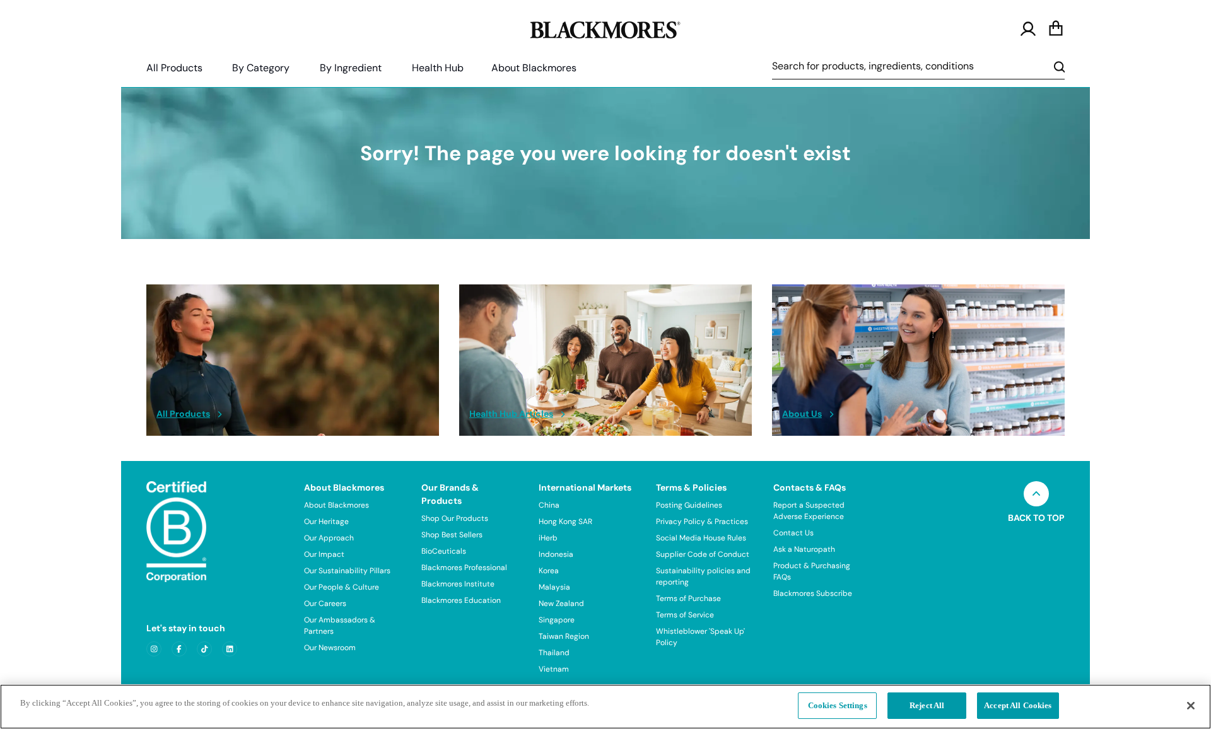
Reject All (927, 705)
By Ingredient (351, 67)
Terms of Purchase (688, 598)
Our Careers (325, 603)
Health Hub (438, 67)
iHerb (548, 538)
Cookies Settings (837, 705)
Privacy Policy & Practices (702, 521)
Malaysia (554, 587)
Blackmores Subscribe (812, 593)
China (549, 505)
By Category (261, 67)
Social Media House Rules (701, 538)
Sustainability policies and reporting (703, 576)
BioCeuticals (443, 551)
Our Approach (329, 538)
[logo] (605, 27)
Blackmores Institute (457, 584)
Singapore (557, 620)
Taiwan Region (564, 636)
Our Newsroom (330, 648)
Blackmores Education (461, 600)
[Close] (1191, 706)
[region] (605, 706)
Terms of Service (685, 615)
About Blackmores (533, 67)
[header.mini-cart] (1056, 29)
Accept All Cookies (1017, 705)
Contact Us (793, 533)
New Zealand (561, 603)
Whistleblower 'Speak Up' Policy (700, 637)
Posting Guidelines (689, 505)
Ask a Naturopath (804, 549)
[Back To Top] (1036, 493)
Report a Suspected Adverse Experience (809, 511)
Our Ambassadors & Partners (339, 625)
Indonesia (556, 554)
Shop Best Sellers (452, 535)
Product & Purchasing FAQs (811, 571)
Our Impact (324, 554)
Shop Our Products (454, 518)
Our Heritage (326, 521)
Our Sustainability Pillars (347, 571)
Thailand (554, 653)
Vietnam (554, 669)
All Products (174, 67)
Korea (549, 571)
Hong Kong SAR (565, 521)
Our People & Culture (341, 587)
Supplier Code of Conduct (702, 554)
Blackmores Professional (464, 568)
